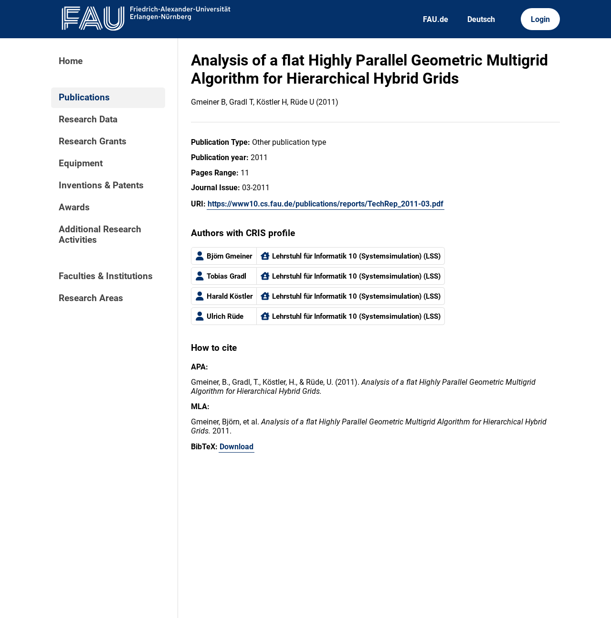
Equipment (81, 163)
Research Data (88, 119)
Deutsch (481, 19)
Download (236, 446)
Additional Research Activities (100, 234)
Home (71, 61)
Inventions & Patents (101, 185)
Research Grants (92, 141)
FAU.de (435, 19)
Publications (84, 97)
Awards (74, 207)
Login (540, 19)
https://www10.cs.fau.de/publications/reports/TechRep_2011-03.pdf (325, 203)
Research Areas (91, 298)
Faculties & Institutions (106, 276)
